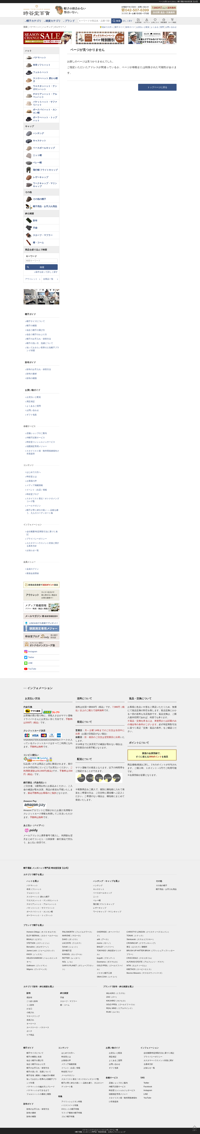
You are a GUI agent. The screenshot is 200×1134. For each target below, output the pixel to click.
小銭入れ (30, 1012)
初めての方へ (107, 27)
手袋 (35, 228)
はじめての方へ (34, 472)
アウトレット (31, 279)
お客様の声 (32, 481)
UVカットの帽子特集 (70, 1109)
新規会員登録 (33, 573)
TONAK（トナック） (135, 936)
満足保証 (31, 401)
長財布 (29, 997)
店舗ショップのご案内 (37, 433)
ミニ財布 (30, 1005)
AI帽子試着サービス (36, 437)
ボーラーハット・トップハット (45, 119)
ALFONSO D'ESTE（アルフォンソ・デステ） (146, 962)
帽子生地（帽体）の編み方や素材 (41, 1075)
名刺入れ (30, 1020)
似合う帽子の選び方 (36, 330)
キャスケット (39, 140)
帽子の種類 (32, 325)
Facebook (148, 1087)
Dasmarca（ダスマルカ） (108, 962)
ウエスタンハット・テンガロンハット (45, 87)
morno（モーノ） (104, 943)
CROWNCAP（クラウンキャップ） (142, 943)
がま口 (29, 1009)
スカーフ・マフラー (43, 235)
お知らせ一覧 (33, 550)
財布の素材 (32, 374)
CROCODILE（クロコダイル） (140, 958)
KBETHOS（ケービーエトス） (139, 969)
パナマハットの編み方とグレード (41, 1087)
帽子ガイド (119, 27)
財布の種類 (32, 378)
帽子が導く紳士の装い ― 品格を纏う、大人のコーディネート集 (42, 511)
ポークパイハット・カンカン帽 (45, 111)
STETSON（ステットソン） (38, 943)
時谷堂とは (32, 476)
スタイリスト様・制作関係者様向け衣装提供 (43, 452)
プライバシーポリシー (37, 539)
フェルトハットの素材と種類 (39, 1094)
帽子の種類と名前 (34, 1057)
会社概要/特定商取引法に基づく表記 (42, 533)
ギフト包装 (32, 415)
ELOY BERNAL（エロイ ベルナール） (43, 936)
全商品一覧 (48, 279)
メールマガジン (34, 506)
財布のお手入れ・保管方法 (39, 369)
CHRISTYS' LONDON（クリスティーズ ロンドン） (148, 932)
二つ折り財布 (32, 1001)
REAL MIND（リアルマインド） (119, 1008)
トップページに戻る (157, 87)
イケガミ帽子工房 (104, 973)
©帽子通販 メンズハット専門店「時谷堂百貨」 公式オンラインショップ (100, 1132)
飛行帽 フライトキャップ (45, 170)
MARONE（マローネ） (72, 936)
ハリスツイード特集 (69, 1105)
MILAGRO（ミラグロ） (116, 993)
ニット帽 (37, 155)
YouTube (32, 669)
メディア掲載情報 (35, 485)
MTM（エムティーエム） (137, 965)
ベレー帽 (37, 162)
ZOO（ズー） (112, 997)
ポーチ (29, 1031)
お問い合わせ (171, 27)
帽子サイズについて (36, 321)
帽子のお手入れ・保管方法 (39, 339)
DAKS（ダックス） (70, 939)
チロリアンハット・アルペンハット (45, 95)
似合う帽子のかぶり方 (37, 334)
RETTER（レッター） (71, 958)
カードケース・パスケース (38, 1027)
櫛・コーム (38, 242)
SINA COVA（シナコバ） (107, 977)
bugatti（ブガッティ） (106, 958)
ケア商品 (30, 1035)
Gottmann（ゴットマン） (37, 965)
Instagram (32, 651)
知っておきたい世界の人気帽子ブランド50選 (43, 349)
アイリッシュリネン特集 (71, 1102)
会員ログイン (33, 569)
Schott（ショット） (70, 947)
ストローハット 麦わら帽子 (45, 80)
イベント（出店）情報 (37, 490)
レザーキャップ (40, 177)
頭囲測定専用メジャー (37, 446)
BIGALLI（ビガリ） (35, 939)
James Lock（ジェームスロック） (41, 951)
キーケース (31, 1024)
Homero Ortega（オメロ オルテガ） (42, 932)
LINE (30, 663)
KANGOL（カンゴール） (72, 954)
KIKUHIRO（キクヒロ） (116, 1001)
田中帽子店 (67, 951)
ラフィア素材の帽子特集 (71, 1113)
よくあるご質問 (157, 27)
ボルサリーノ (60, 27)
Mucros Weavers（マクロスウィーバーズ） (145, 973)
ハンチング (47, 27)
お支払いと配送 (142, 27)
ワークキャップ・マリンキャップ (45, 185)
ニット (96, 897)
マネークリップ (33, 1016)
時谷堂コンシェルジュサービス (41, 442)
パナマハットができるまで (38, 1090)
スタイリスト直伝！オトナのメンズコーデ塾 (43, 499)
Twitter (31, 657)
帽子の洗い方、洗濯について (40, 343)
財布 (35, 220)
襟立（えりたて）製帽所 (137, 947)
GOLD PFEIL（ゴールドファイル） (121, 1004)
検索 (118, 21)
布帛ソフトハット (41, 65)
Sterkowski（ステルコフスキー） (141, 939)
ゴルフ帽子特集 (68, 1116)
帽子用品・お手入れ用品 (45, 206)
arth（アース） (103, 939)
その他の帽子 (39, 199)
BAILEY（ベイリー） (106, 947)
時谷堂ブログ (33, 494)
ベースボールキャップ (44, 148)
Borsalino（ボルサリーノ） (38, 947)
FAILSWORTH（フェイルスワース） (77, 932)
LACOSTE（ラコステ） (72, 943)
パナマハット (35, 27)
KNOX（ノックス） (35, 954)
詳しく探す (127, 21)
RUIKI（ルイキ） (113, 1012)
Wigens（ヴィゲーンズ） (37, 969)
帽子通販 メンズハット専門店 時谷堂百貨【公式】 (46, 868)
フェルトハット (40, 72)
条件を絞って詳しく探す (46, 272)
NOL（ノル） (68, 962)
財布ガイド (130, 27)
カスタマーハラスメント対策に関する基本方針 (43, 544)
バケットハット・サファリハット (45, 103)
